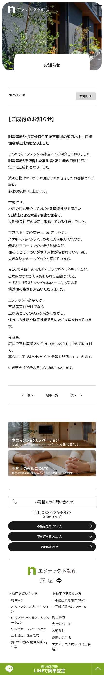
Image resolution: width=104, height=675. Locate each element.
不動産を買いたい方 (23, 593)
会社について (62, 623)
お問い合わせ (49, 547)
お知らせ (52, 65)
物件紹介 (17, 600)
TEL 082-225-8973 (52, 512)
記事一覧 (52, 395)
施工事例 (59, 616)
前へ (30, 395)
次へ (73, 395)
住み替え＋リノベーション (28, 629)
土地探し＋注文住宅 (25, 635)
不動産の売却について (70, 600)
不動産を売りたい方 (66, 593)
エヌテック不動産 (28, 9)
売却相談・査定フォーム (70, 606)
